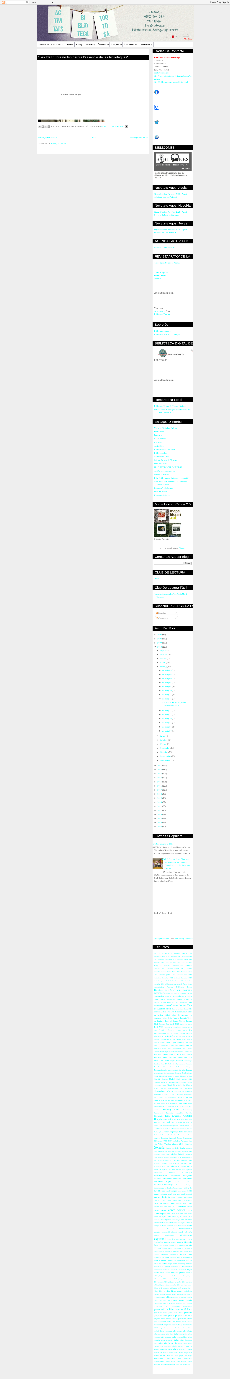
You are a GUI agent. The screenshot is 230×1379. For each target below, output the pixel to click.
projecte (171, 1315)
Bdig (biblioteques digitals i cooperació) (171, 477)
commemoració (178, 1200)
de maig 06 (167, 678)
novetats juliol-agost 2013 (172, 1288)
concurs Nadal (169, 1203)
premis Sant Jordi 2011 (162, 1303)
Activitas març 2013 (184, 975)
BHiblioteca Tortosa (184, 987)
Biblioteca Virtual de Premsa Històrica (170, 406)
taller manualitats (179, 1336)
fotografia (188, 1242)
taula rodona (182, 1343)
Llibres (189, 1073)
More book (190, 938)
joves (156, 1260)
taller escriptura (159, 1334)
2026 (159, 826)
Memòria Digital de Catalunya (164, 1082)
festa (169, 1239)
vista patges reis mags (183, 1355)
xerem (190, 1362)
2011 (159, 765)
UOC (165, 1141)
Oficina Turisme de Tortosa (165, 460)
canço (179, 1191)
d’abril (163, 662)
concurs (158, 1203)
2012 (159, 769)
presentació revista (160, 1312)
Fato (186, 1042)
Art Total (158, 442)
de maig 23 (167, 722)
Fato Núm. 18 (165, 1045)
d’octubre (164, 752)
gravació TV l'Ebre (170, 1248)
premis (189, 1300)
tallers (176, 1339)
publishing (179, 938)
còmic (166, 1223)
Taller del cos (187, 1129)
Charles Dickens (159, 999)
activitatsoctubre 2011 (162, 1166)
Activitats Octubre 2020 (164, 247)
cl (161, 1200)
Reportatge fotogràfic (174, 1113)
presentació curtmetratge (182, 1306)
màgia (189, 1269)
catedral (189, 1194)
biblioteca (187, 1178)
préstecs (174, 1319)
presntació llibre (176, 1312)
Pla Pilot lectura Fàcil (161, 1103)
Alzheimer (172, 984)
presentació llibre (183, 1309)
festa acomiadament (179, 1239)
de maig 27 (167, 730)
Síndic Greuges (184, 1125)
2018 (159, 793)
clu (164, 1200)
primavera (188, 1312)
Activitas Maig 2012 (177, 962)
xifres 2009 (179, 1364)
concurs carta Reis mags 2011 (164, 1206)
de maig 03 (167, 670)
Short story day (164, 1125)
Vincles (167, 1143)
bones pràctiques (186, 1185)
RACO (177, 1106)
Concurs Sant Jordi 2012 (169, 1024)
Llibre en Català (180, 1073)
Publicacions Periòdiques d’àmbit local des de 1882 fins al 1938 (172, 411)
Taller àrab (157, 1135)
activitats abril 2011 (168, 1151)
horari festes (184, 1251)
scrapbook (162, 1328)
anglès (189, 1166)
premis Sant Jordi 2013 (178, 1303)
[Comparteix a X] (45, 126)
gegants (165, 1245)
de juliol (164, 739)
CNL (179, 990)
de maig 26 (167, 726)
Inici (94, 137)
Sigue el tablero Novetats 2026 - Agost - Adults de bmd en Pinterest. (171, 195)
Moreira (189, 1082)
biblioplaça (177, 1178)
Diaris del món (170, 1039)
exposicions (186, 1234)
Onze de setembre (170, 1097)
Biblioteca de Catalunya (164, 449)
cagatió (168, 1191)
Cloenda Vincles (182, 999)
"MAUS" (157, 578)
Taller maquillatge (171, 1132)
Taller (157, 1128)
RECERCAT (184, 1106)
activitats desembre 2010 (183, 1151)
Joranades (169, 1067)
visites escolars (167, 1355)
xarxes (183, 1361)
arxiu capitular (187, 1169)
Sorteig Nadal (173, 1125)
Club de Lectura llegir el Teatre (173, 1019)
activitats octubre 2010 (162, 1163)
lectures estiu (184, 1260)
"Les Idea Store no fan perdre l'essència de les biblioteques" (83, 57)
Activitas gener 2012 (166, 974)
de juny (163, 735)
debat (175, 1223)
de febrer (164, 654)
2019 (159, 798)
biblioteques (158, 1184)
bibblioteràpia (187, 1172)
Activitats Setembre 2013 (183, 978)
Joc (163, 1067)
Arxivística (159, 445)
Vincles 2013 (178, 1143)
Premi (185, 1103)
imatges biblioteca (161, 1254)
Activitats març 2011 (177, 981)
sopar (168, 1328)
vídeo (173, 1361)
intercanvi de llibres (161, 1257)
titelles (174, 1346)
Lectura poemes (169, 1073)
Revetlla (189, 1113)
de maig (163, 666)
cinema (156, 1200)
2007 (159, 634)
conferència (181, 1206)
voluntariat (159, 1358)
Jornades (157, 1070)
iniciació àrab (186, 1254)
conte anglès (176, 1216)
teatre (190, 1343)
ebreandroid (166, 1232)
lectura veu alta (174, 1260)
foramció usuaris (170, 1242)
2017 (159, 789)
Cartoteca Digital (186, 993)
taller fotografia (180, 1333)
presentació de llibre (164, 1309)
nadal (162, 1272)
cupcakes (167, 1219)
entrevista (188, 1232)
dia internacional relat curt (163, 1229)
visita (170, 1349)
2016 (159, 785)
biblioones (167, 1178)
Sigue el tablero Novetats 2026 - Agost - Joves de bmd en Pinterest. (171, 231)
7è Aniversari (176, 953)
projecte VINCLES (183, 1315)
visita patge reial (185, 1352)
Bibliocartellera (160, 452)
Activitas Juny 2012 (161, 962)
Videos (160, 1144)
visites (156, 1355)
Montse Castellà (180, 1082)
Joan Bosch (158, 1067)
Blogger (182, 548)
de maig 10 (167, 690)
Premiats (171, 1106)
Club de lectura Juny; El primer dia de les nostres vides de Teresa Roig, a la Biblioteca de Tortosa (176, 864)
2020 (159, 802)
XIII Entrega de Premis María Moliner (161, 275)
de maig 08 (167, 686)
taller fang (169, 1334)
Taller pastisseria (185, 1132)
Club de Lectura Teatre (179, 1012)
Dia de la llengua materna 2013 (180, 1036)
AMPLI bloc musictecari (164, 470)
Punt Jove (158, 435)
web (178, 1361)
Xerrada (159, 1147)
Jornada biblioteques (185, 1067)
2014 (159, 777)
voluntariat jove (174, 1358)
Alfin (167, 984)
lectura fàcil (163, 1260)
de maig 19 (167, 718)
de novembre (165, 756)
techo (161, 1346)
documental (187, 1229)
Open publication (161, 938)
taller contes (177, 1331)
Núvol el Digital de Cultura (165, 428)
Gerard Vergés (169, 1060)
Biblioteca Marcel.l (162, 330)
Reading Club (171, 1109)
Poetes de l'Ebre (176, 1103)
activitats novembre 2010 (183, 1160)
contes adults (187, 1216)
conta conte (160, 1210)
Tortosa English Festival (165, 1137)
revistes (157, 1325)
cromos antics (159, 1220)
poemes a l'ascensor (180, 1297)
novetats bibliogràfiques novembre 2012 (171, 1282)
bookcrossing (159, 1188)
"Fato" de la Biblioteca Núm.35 (167, 262)
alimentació (175, 1166)
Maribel (172, 1079)
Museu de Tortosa (160, 1085)
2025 (159, 822)
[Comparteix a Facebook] (48, 126)
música (156, 1272)
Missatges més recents (47, 137)
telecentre (167, 1346)
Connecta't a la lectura (163, 488)
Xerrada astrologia (172, 1148)
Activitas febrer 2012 (172, 972)
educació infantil (177, 1232)
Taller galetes (159, 1132)
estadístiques (169, 1235)
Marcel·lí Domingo (161, 1079)
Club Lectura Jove (181, 1002)
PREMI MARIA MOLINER (181, 1100)
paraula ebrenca (159, 1294)
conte (169, 1216)
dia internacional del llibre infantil (179, 1226)
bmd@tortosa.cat (161, 72)
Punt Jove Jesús (160, 463)
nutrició (179, 1291)
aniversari (157, 1169)
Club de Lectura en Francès (175, 1017)
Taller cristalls (165, 1129)
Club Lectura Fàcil (167, 1002)
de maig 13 (167, 694)
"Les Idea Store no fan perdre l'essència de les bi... (174, 704)
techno (156, 1346)
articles (178, 1169)
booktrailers (169, 1188)
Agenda (70, 45)
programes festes (160, 1315)
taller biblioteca (166, 1331)
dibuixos (175, 1229)
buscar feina (177, 1188)
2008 (159, 638)
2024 (159, 818)
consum (189, 1206)
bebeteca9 (172, 1172)
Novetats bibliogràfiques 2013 (171, 1088)
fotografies (158, 1245)
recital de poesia (174, 1321)
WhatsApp (188, 1144)
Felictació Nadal (160, 1048)
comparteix (188, 1200)
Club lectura (145, 45)
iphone (189, 1257)
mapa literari (172, 1263)
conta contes (176, 1210)
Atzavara (170, 987)
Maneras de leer (186, 1076)
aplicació (165, 1169)
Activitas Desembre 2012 (167, 959)
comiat (169, 1200)
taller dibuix (187, 1331)
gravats (189, 1248)
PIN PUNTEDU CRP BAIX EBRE (168, 467)
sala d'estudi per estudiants (182, 1325)
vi (191, 1346)
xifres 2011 (187, 1364)
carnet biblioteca (160, 1194)
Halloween (179, 1060)
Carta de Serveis (172, 993)
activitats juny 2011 (174, 1157)
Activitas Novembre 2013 (174, 966)
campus (174, 1191)
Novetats (89, 45)
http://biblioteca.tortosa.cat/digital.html (171, 82)
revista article (187, 1322)
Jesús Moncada (186, 1064)
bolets (177, 1185)
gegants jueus (173, 1245)
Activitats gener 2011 (161, 981)
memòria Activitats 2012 (173, 1266)
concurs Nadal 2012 (184, 1203)
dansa (171, 1222)
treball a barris (183, 1346)
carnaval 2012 (187, 1191)
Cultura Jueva (181, 1030)
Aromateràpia (159, 987)
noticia (168, 1273)
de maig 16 (167, 698)
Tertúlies (171, 1135)
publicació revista (185, 1318)
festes (189, 1239)
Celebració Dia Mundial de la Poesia (177, 996)
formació (180, 1242)
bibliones (157, 1178)
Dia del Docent (159, 1039)
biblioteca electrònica (183, 1182)
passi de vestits (171, 1294)
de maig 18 (167, 714)
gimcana (182, 1245)
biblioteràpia (168, 1184)
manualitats (162, 1263)
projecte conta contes (162, 1318)
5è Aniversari (164, 953)
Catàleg (79, 45)
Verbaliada (176, 1141)
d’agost (163, 744)
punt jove (157, 1322)
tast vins (174, 1343)
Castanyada (158, 996)
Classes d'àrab (170, 999)
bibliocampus (160, 1175)
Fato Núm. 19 (176, 1045)
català (183, 1194)
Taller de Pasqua (176, 1129)
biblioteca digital (162, 1181)
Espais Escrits (165, 1042)
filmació (157, 1242)
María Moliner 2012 (184, 1079)
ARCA (184, 953)
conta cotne (183, 1213)
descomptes (181, 1223)
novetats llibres (170, 1291)
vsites (168, 1362)
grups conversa (159, 1251)
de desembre (165, 760)
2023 (159, 814)
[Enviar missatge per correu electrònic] (126, 126)
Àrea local (102, 45)
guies (167, 1251)
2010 (159, 646)
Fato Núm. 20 (186, 1045)
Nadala (169, 1085)
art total (172, 1169)
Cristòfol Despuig (166, 1030)
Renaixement (158, 1113)
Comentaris (163, 618)
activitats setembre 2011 (182, 1163)
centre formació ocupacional (181, 1197)
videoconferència (160, 1349)
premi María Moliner (176, 1300)
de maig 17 (167, 710)
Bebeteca (158, 989)
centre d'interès (162, 1196)
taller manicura (166, 1337)
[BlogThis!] (42, 126)
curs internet (186, 1219)
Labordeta (182, 1070)
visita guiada (174, 1352)
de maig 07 (167, 682)
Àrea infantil (129, 45)
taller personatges (167, 1340)
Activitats (42, 45)
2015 (159, 781)
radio (163, 1321)
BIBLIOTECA (57, 45)
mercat (184, 1266)
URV (170, 1141)
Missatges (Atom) (58, 143)
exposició (160, 1238)
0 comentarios (115, 126)
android (183, 1166)
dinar (181, 1229)
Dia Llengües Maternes (183, 1033)
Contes (178, 1027)
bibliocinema (175, 1175)
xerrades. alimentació (162, 1364)
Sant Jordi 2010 (169, 1119)
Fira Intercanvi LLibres (181, 1052)
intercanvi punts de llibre (178, 1257)
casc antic (176, 1194)
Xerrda (182, 1148)
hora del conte (174, 1251)
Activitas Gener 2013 (184, 959)
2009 (159, 642)
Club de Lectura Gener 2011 (182, 1009)
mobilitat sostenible (170, 1270)
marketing (181, 1263)
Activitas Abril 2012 (174, 956)
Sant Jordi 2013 (168, 1122)
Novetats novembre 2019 (162, 843)
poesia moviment (160, 1300)
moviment (182, 1270)
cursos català (159, 1222)
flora (161, 1242)
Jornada (174, 1067)
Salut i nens (159, 431)
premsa (189, 1303)
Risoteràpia (158, 1116)
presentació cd (161, 1306)
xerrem (172, 1364)
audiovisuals (158, 1172)
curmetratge (176, 1220)
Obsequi (160, 1097)
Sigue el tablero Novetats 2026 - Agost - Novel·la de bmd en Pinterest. (171, 213)
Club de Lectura (178, 1005)
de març (163, 658)
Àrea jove (115, 45)
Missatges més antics (139, 137)
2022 (159, 810)
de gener (164, 650)
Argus (190, 984)
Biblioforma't (170, 990)
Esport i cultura (177, 1042)
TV (190, 1125)
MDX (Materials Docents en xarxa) (166, 1076)
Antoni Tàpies (182, 984)
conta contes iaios (172, 1213)
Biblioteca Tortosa (162, 314)
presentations (159, 311)
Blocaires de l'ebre (162, 495)
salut (156, 1328)
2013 (159, 773)
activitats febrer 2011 (162, 1154)
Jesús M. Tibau (160, 491)
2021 (159, 806)
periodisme (180, 1294)
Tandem (164, 1135)
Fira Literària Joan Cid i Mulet (169, 1054)
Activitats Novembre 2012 (163, 978)
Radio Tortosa (160, 438)
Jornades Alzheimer (168, 1070)
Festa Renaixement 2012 (177, 1048)
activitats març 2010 (165, 1160)
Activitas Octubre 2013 (175, 968)
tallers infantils (164, 1343)
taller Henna (182, 1328)
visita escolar (180, 1349)
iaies (190, 1251)
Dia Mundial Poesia (161, 1036)
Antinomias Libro (161, 456)
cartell (170, 1194)
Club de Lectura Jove (162, 1012)
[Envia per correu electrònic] (39, 126)
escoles (156, 1235)
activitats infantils (177, 1154)
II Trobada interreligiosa (173, 1064)
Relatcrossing (187, 1110)
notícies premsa (178, 1272)
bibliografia (187, 1175)
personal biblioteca (166, 1297)
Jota (176, 1070)
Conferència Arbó (170, 1027)
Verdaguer (184, 1141)
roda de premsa (165, 1325)
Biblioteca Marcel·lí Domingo (167, 334)
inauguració (174, 1254)
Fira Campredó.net (166, 1052)
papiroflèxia (188, 1291)
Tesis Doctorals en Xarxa (183, 1135)
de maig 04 (167, 674)
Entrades (162, 612)
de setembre (165, 748)
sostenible (174, 1328)
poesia (189, 1297)
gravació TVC (181, 1248)
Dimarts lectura (181, 1039)
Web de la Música (161, 474)
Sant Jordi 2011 (182, 1119)
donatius (157, 1232)
